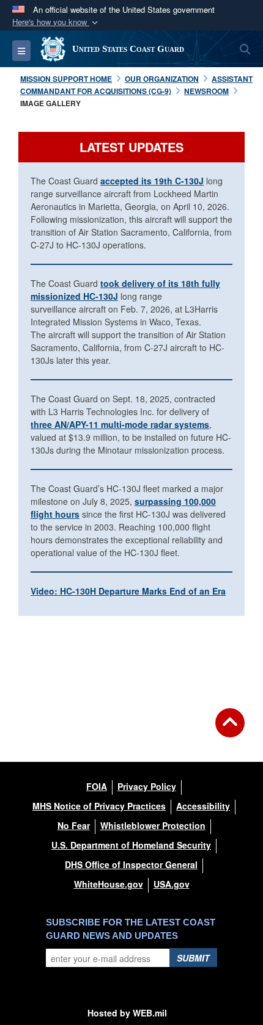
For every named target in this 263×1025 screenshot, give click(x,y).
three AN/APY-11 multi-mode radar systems (120, 424)
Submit (193, 958)
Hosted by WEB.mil (127, 1013)
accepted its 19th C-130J (152, 181)
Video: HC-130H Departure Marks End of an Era (128, 591)
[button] (56, 22)
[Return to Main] (230, 730)
